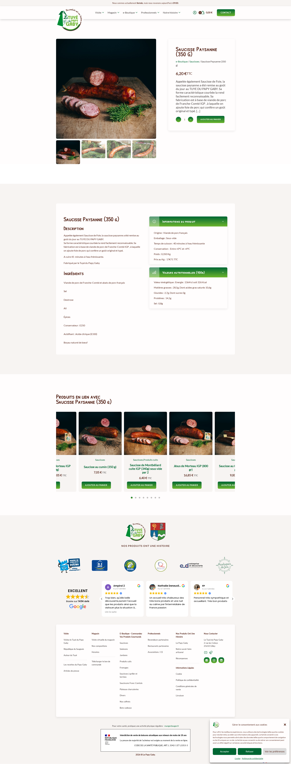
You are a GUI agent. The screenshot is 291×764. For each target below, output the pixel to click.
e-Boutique (182, 61)
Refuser (250, 751)
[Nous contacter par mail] (205, 652)
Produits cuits (150, 459)
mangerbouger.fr (171, 726)
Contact (226, 12)
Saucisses (194, 61)
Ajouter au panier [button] (142, 485)
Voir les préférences (275, 751)
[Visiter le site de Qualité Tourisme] (161, 565)
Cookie (237, 758)
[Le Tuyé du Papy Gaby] (136, 532)
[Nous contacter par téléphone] (211, 652)
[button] (284, 724)
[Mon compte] (195, 12)
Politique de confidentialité (252, 758)
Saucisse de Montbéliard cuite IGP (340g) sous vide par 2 (145, 468)
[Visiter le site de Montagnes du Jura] (222, 565)
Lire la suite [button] (111, 612)
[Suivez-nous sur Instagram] (214, 660)
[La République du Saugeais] (158, 532)
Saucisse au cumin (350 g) (100, 467)
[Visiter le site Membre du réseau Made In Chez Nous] (69, 565)
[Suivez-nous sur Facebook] (207, 660)
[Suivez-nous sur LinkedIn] (221, 660)
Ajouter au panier (211, 119)
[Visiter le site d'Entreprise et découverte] (191, 565)
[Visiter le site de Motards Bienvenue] (130, 565)
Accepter (224, 751)
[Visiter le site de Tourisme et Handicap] (100, 565)
